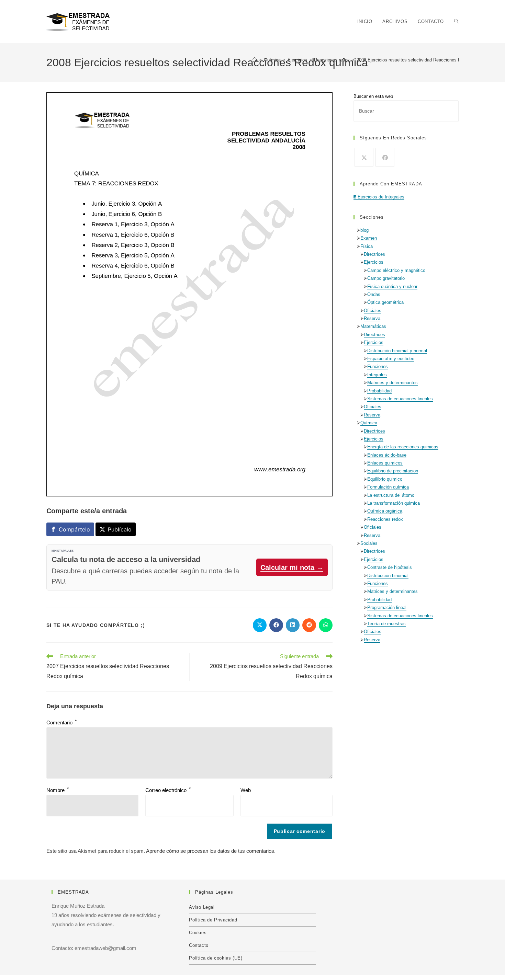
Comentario (61, 722)
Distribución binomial (387, 575)
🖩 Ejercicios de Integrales (379, 196)
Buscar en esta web (373, 96)
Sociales (369, 543)
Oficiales (372, 310)
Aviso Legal (202, 907)
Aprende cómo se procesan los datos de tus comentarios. (211, 851)
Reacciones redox (385, 519)
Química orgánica (384, 511)
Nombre (57, 790)
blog (364, 230)
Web (245, 790)
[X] (364, 157)
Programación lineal (386, 607)
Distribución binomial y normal (397, 350)
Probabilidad (379, 390)
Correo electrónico (168, 790)
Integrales (377, 374)
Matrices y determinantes (392, 382)
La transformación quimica (393, 503)
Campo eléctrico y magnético (396, 270)
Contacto (199, 945)
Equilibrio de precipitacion (392, 470)
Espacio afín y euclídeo (390, 358)
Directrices (374, 254)
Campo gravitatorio (386, 278)
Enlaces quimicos (385, 463)
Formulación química (388, 487)
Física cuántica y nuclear (392, 286)
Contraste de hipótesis (389, 567)
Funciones (377, 366)
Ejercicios (373, 262)
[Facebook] (384, 157)
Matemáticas (373, 326)
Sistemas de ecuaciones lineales (400, 398)
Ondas (373, 294)
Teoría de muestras (386, 623)
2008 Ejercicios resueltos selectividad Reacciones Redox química (422, 59)
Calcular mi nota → (291, 567)
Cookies (197, 932)
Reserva (372, 318)
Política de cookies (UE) (215, 958)
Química (368, 422)
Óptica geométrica (385, 302)
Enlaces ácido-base (386, 455)
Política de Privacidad (213, 919)
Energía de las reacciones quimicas (402, 446)
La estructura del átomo (390, 495)
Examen (368, 238)
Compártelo (74, 529)
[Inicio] (254, 59)
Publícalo (120, 529)
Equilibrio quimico (384, 479)
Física (366, 246)
